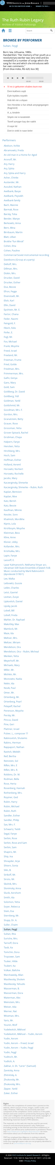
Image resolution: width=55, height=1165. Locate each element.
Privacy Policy (30, 1161)
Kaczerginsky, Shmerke (16, 482)
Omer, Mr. (9, 692)
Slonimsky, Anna (12, 888)
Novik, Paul (10, 688)
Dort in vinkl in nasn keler (20, 131)
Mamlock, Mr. (11, 628)
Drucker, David (12, 277)
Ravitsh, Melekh (12, 751)
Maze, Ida (9, 633)
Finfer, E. (8, 332)
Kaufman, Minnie (13, 510)
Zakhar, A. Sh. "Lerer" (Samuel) (20, 1065)
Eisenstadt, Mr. (12, 296)
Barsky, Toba (10, 214)
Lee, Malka (9, 578)
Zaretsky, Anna (11, 1070)
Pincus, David (11, 719)
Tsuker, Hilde (10, 961)
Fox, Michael (10, 341)
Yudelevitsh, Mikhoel (15, 1029)
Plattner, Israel (11, 729)
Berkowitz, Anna (12, 223)
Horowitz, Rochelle (14, 473)
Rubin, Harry (10, 801)
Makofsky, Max (11, 624)
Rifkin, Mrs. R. (11, 769)
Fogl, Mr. (8, 336)
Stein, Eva (9, 911)
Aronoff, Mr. (10, 159)
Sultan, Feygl (10, 929)
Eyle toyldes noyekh (17, 96)
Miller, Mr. (9, 669)
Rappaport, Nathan (14, 747)
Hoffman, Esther (12, 459)
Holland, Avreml (12, 464)
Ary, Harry (9, 164)
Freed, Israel (10, 350)
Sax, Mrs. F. (9, 824)
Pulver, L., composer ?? (16, 733)
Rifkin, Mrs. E (10, 765)
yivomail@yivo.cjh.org (22, 1143)
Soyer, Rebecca (12, 906)
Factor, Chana (11, 314)
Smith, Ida (9, 897)
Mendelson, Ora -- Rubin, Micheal (21, 651)
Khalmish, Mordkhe (14, 519)
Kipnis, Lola (10, 523)
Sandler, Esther (12, 815)
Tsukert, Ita (10, 965)
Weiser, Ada (10, 1006)
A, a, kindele (13, 112)
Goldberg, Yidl (11, 396)
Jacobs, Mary (10, 478)
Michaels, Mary (12, 665)
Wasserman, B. (11, 988)
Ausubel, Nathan (12, 186)
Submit (52, 30)
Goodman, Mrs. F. (13, 409)
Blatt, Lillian (10, 236)
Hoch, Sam (9, 455)
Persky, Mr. (9, 715)
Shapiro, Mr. (10, 851)
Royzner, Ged (11, 797)
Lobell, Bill (9, 610)
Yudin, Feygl (10, 1052)
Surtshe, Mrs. (11, 938)
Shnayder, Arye (12, 861)
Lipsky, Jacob (10, 606)
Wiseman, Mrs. (11, 1015)
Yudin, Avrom (11, 1038)
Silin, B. (7, 870)
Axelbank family (12, 200)
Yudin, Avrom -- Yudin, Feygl (18, 1047)
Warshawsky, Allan (13, 974)
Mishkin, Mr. (10, 674)
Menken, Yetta (11, 656)
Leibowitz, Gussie (13, 583)
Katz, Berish (10, 500)
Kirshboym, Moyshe (14, 528)
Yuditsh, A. (9, 1061)
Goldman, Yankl (12, 400)
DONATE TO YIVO (42, 6)
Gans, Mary (10, 382)
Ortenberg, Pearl (13, 701)
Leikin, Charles (11, 587)
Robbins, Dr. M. (12, 774)
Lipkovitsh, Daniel (13, 601)
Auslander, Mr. (11, 182)
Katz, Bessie (10, 505)
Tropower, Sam (12, 956)
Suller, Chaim (11, 924)
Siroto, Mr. (9, 879)
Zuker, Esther (11, 1093)
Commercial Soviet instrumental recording (26, 255)
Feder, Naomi (11, 318)
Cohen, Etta (10, 245)
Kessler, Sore (11, 514)
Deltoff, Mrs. (10, 264)
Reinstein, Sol (11, 760)
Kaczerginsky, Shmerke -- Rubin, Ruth (23, 487)
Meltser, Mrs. (11, 637)
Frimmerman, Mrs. (14, 373)
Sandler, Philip (11, 820)
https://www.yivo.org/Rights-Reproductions (23, 1131)
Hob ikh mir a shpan (17, 100)
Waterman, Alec (12, 997)
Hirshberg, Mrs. (12, 450)
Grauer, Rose (11, 423)
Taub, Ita (8, 947)
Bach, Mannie (11, 205)
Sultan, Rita (10, 933)
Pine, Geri (9, 724)
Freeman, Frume (12, 359)
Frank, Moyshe (11, 346)
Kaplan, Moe (10, 496)
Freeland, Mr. (11, 355)
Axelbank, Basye (12, 191)
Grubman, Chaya (13, 437)
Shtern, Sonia (11, 865)
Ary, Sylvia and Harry (15, 173)
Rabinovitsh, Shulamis (15, 738)
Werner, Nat (10, 1011)
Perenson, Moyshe (14, 710)
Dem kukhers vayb (16, 91)
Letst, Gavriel (11, 592)
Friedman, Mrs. (12, 368)
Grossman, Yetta (12, 428)
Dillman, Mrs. (11, 268)
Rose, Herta (10, 783)
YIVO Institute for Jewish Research (26, 1155)
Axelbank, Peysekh (13, 195)
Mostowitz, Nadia (13, 678)
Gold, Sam (9, 387)
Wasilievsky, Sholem (14, 979)
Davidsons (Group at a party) (19, 259)
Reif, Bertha (10, 756)
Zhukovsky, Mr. (11, 1079)
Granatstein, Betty (13, 419)
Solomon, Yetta (12, 902)
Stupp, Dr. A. (10, 920)
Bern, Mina (9, 227)
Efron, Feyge (10, 291)
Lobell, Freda (10, 615)
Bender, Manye (12, 218)
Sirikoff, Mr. (10, 874)
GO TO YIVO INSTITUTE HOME (19, 6)
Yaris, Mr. (9, 1020)
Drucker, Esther (12, 282)
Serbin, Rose (10, 838)
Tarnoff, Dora (11, 943)
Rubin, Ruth (10, 810)
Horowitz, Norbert (13, 469)
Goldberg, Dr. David (14, 391)
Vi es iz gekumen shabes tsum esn (24, 86)
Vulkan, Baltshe (12, 970)
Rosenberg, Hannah (14, 788)
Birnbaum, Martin (13, 232)
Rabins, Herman (12, 742)
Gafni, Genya (10, 378)
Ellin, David (9, 305)
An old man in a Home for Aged (20, 154)
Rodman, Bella (11, 779)
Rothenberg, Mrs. (13, 792)
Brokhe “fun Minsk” (14, 241)
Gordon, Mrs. (11, 414)
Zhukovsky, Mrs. (12, 1084)
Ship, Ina (8, 856)
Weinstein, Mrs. (12, 1002)
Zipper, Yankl (10, 1088)
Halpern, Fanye (12, 441)
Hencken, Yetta (12, 446)
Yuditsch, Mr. (11, 1056)
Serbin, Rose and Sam (15, 842)
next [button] (18, 78)
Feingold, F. (10, 323)
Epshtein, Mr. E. (12, 309)
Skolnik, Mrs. (10, 883)
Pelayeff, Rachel (12, 706)
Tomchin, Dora (11, 952)
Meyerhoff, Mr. (11, 660)
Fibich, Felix (10, 328)
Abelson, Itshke (12, 145)
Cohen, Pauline (12, 250)
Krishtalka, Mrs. (12, 551)
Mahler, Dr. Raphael (14, 619)
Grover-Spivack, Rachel (16, 432)
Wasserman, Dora (13, 993)
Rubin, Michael (11, 806)
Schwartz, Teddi (12, 829)
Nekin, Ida (9, 683)
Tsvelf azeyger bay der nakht (21, 121)
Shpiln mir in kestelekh (18, 117)
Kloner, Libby (11, 542)
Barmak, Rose (11, 209)
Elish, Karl (9, 300)
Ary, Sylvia (9, 168)
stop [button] (23, 78)
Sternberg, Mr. (11, 915)
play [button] (13, 77)
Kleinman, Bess (12, 532)
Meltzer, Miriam (12, 642)
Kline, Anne (10, 537)
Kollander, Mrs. (12, 546)
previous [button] (8, 78)
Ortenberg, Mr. (12, 697)
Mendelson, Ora (12, 647)
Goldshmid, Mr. (12, 405)
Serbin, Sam (10, 847)
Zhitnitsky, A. (10, 1075)
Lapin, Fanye (10, 555)
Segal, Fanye (10, 833)
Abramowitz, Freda (14, 150)
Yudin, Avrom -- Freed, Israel (19, 1043)
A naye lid (12, 126)
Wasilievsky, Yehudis (14, 984)
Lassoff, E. (9, 560)
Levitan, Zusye (11, 596)
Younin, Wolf (10, 1024)
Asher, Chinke (11, 177)
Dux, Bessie (10, 286)
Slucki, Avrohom (12, 892)
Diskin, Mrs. (10, 273)
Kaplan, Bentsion (13, 491)
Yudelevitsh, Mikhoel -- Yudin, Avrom (23, 1034)
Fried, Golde (10, 364)
